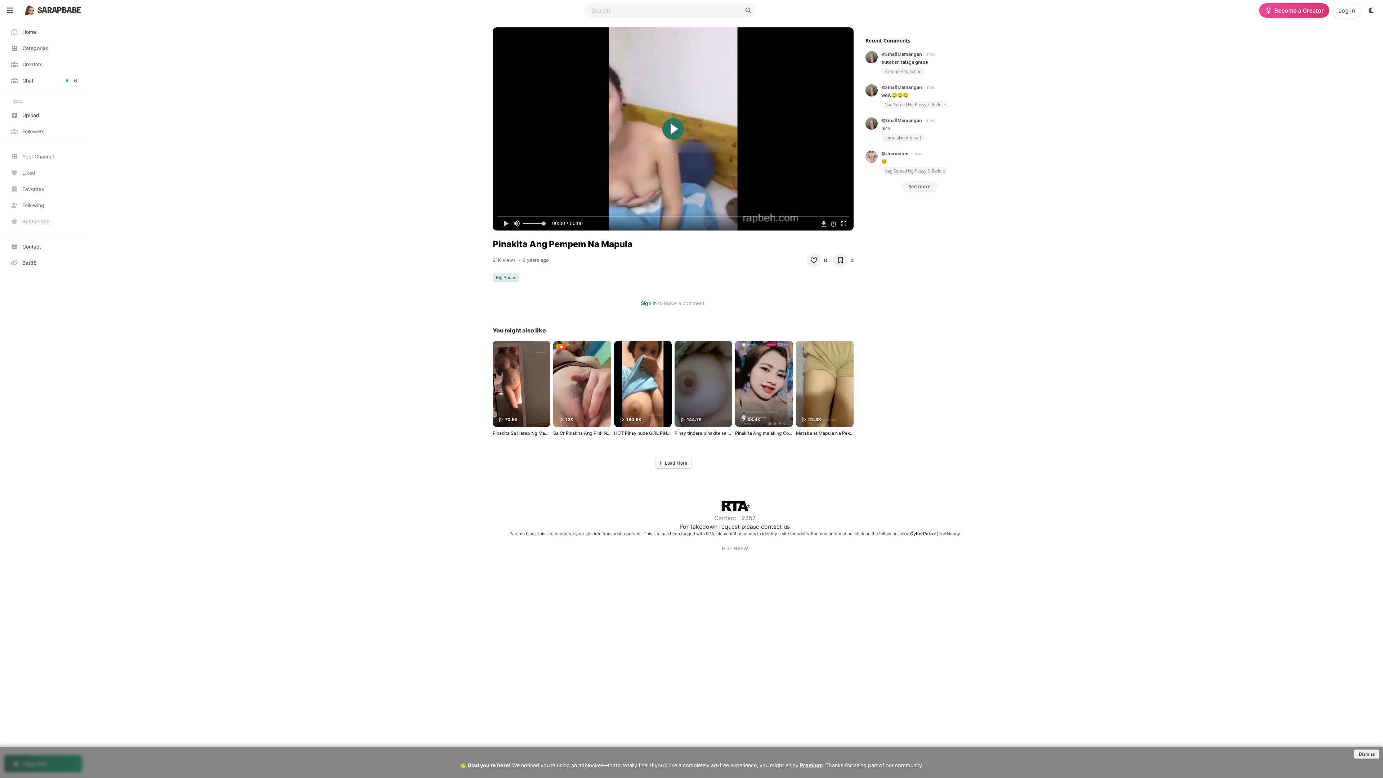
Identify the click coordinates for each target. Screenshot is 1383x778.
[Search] (748, 10)
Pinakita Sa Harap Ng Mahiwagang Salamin (538, 433)
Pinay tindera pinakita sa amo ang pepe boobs (723, 433)
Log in (1346, 10)
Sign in (649, 303)
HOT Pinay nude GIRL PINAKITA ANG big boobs (663, 433)
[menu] (10, 10)
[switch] (1371, 10)
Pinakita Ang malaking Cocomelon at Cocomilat (784, 433)
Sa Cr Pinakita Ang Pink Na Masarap (591, 433)
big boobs (506, 277)
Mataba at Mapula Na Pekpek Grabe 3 (836, 433)
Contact (725, 518)
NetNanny (949, 533)
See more (920, 186)
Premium (811, 765)
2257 (749, 518)
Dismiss (1367, 754)
